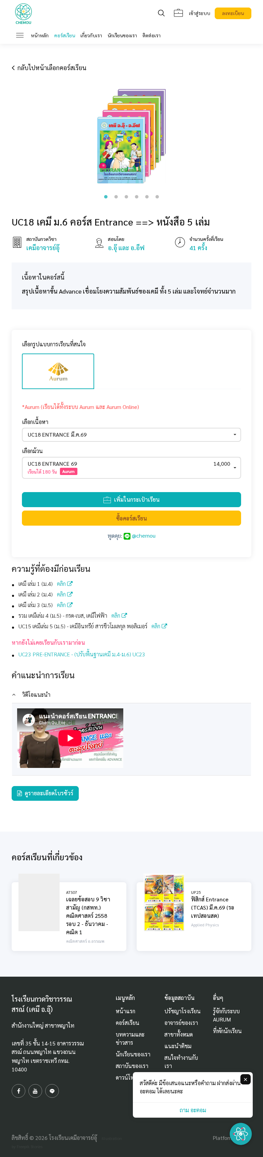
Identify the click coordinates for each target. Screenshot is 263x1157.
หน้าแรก (125, 1011)
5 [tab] (146, 196)
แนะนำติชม (177, 1046)
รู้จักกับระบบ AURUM (226, 1015)
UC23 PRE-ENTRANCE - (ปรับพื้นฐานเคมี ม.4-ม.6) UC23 (81, 654)
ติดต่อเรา (151, 35)
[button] (131, 435)
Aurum (68, 471)
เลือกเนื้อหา (35, 421)
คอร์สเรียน (64, 35)
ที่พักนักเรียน (227, 1030)
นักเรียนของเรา (122, 35)
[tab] (131, 694)
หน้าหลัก (41, 35)
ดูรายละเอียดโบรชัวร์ (47, 793)
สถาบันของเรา (132, 1065)
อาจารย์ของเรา (181, 1022)
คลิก (62, 583)
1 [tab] (105, 196)
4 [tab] (136, 196)
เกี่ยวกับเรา (91, 35)
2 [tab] (116, 196)
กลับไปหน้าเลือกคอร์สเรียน (50, 68)
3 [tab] (126, 196)
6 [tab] (157, 196)
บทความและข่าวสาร (130, 1038)
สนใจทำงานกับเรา (181, 1061)
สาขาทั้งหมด (178, 1034)
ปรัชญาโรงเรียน (182, 1011)
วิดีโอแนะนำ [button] (36, 694)
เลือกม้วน (32, 450)
